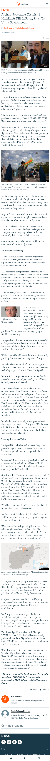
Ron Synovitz (9, 28)
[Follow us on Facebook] (3, 742)
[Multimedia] (25, 758)
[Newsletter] (10, 758)
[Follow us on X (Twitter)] (9, 742)
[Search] (39, 758)
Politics (5, 10)
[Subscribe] (14, 742)
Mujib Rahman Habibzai (24, 28)
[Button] (45, 38)
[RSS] (20, 742)
